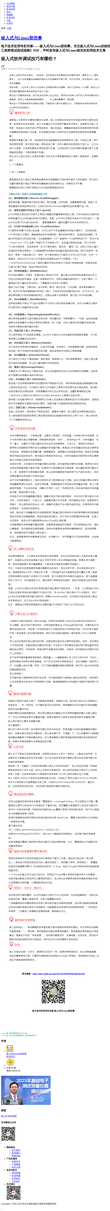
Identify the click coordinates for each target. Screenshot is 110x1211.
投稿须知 (16, 1156)
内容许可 (16, 1161)
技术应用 (10, 9)
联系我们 (16, 1153)
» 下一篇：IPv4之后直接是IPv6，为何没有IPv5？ (19, 1035)
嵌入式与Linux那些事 (21, 37)
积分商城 (16, 1173)
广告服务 (16, 1164)
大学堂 (9, 23)
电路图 (9, 15)
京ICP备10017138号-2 (67, 1204)
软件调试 (12, 1116)
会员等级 (16, 1175)
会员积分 (16, 1178)
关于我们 (16, 1150)
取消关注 (10, 1056)
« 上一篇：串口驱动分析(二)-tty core (14, 1033)
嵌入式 (4, 1116)
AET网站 (10, 3)
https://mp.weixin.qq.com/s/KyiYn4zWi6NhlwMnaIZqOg (59, 974)
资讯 (8, 12)
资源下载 (10, 6)
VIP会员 (16, 1181)
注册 (9, 28)
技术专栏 (10, 17)
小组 (8, 20)
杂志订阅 (16, 1167)
